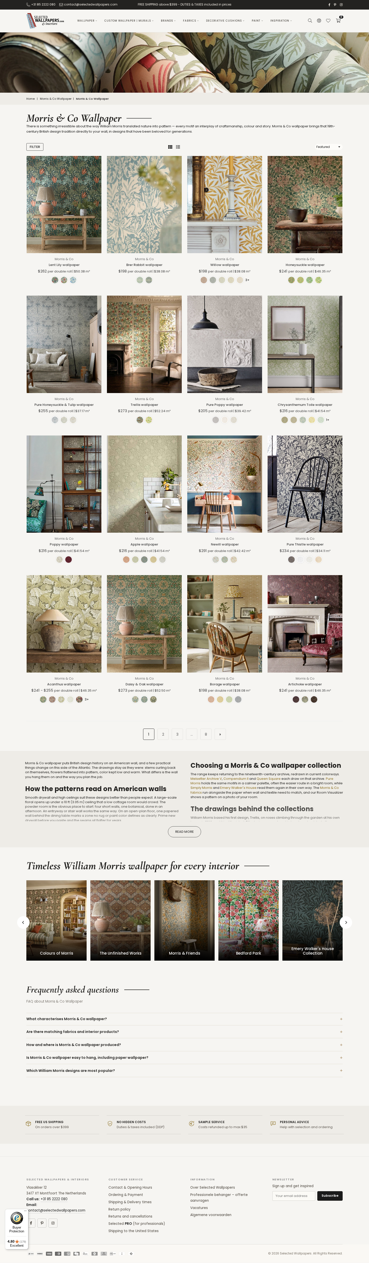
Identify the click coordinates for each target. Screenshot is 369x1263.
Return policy (119, 1209)
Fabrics (189, 21)
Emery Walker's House (238, 787)
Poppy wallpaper (64, 544)
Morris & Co (64, 259)
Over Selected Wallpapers (212, 1187)
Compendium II (236, 778)
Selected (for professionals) (136, 1223)
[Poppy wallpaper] (64, 484)
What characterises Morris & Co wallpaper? (66, 1018)
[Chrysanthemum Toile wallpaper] (305, 344)
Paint (256, 21)
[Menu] (25, 1212)
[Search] (310, 20)
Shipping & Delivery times (130, 1202)
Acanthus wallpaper (64, 684)
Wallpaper (86, 21)
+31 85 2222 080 (43, 4)
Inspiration (279, 21)
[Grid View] (170, 146)
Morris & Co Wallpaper (56, 99)
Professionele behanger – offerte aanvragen (219, 1197)
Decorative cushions (224, 21)
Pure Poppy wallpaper (224, 404)
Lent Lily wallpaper (64, 264)
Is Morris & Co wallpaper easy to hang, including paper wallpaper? (87, 1057)
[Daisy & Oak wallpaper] (144, 623)
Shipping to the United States (133, 1231)
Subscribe (330, 1195)
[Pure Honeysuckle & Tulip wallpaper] (64, 344)
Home (30, 99)
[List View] (177, 146)
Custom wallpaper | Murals (127, 21)
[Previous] (23, 922)
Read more (184, 831)
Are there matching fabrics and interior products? (72, 1031)
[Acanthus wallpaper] (64, 623)
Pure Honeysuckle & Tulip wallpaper (64, 404)
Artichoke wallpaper (305, 684)
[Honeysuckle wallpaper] (305, 204)
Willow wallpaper (224, 264)
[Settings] (319, 20)
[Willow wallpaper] (224, 204)
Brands (167, 21)
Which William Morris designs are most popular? (70, 1070)
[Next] (346, 922)
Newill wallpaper (225, 544)
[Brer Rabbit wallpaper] (144, 204)
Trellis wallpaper (144, 404)
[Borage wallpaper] (224, 623)
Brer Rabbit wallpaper (144, 264)
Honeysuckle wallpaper (305, 264)
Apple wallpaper (144, 544)
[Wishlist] (328, 20)
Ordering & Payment (125, 1194)
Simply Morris (201, 787)
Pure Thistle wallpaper (305, 544)
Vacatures (199, 1207)
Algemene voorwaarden (210, 1215)
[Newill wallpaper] (224, 484)
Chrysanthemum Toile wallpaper (305, 404)
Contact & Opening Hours (130, 1187)
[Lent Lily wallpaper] (64, 204)
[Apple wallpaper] (144, 484)
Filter (35, 146)
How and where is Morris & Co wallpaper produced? (73, 1044)
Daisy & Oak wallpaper (144, 684)
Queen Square (269, 778)
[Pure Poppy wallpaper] (224, 344)
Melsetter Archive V (206, 778)
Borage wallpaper (225, 684)
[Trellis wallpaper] (144, 344)
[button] (338, 20)
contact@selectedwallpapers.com (90, 4)
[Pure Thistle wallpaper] (305, 484)
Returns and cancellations (130, 1216)
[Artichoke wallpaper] (305, 623)
